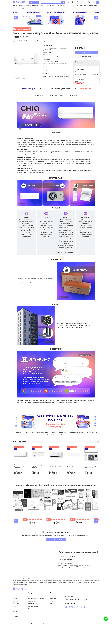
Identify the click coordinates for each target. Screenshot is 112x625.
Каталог (35, 2)
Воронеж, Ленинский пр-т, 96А (91, 5)
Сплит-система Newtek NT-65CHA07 (73, 465)
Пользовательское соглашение (36, 598)
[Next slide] (96, 17)
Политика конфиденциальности (36, 596)
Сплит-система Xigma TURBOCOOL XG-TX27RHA (37, 466)
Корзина (52, 603)
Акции (41, 5)
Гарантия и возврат (33, 606)
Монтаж (20, 5)
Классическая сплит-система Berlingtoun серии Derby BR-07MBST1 (20, 467)
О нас (57, 5)
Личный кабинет (54, 601)
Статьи (46, 5)
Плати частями (32, 608)
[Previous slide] (16, 17)
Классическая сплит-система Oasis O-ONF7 (55, 465)
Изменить (86, 64)
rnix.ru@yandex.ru (66, 559)
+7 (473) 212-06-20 (77, 5)
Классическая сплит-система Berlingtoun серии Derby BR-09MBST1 (90, 467)
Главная (15, 5)
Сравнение (52, 596)
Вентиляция (35, 5)
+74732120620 (69, 596)
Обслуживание (27, 5)
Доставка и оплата (32, 603)
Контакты (62, 5)
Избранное (53, 598)
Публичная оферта (32, 601)
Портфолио (52, 5)
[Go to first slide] (96, 521)
